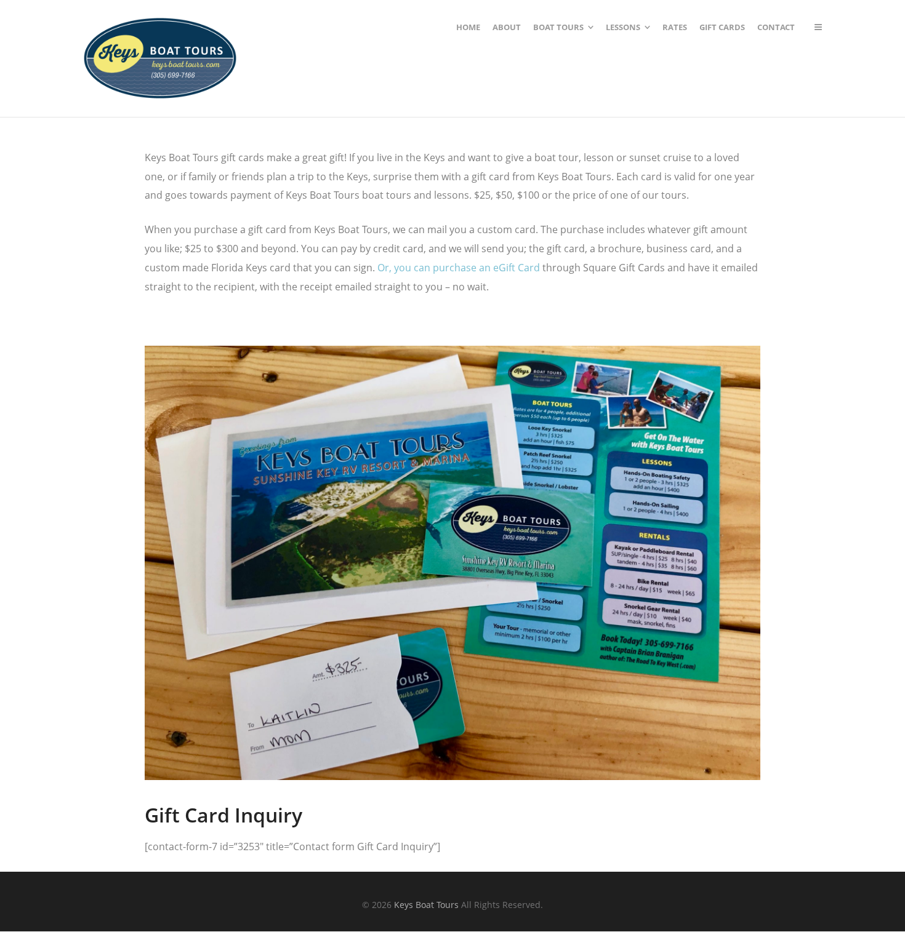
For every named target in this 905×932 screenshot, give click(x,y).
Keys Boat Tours (426, 904)
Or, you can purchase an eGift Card (458, 267)
